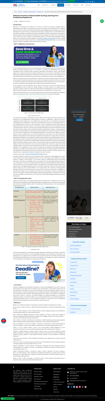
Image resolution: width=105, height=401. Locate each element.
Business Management (75, 245)
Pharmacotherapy (74, 299)
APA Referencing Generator (40, 383)
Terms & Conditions (57, 384)
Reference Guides (38, 371)
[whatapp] (102, 21)
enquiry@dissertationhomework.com (78, 380)
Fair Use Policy (56, 379)
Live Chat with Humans (8, 398)
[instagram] (90, 1)
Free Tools (75, 5)
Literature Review (38, 374)
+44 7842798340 (42, 1)
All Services (45, 5)
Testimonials (56, 392)
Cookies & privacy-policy (58, 382)
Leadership (72, 279)
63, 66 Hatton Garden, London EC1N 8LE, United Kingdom (78, 372)
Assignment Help (38, 388)
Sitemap (55, 387)
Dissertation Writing (38, 376)
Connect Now (71, 1)
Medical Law (73, 269)
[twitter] (86, 1)
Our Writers (68, 5)
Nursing (72, 289)
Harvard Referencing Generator (41, 381)
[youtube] (92, 1)
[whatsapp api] (25, 1)
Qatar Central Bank (75, 252)
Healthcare (73, 295)
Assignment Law (74, 265)
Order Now (60, 5)
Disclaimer (55, 389)
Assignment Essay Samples (29, 11)
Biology (72, 285)
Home (38, 5)
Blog (82, 5)
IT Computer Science (75, 309)
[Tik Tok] (85, 387)
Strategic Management (76, 275)
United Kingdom (56, 371)
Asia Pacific (56, 374)
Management (40, 11)
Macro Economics (74, 249)
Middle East (56, 377)
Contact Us (88, 5)
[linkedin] (88, 1)
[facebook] (68, 387)
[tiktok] (94, 1)
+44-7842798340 (74, 375)
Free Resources (37, 379)
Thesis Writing (37, 386)
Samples (53, 5)
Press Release (73, 282)
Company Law (73, 262)
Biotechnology (73, 292)
